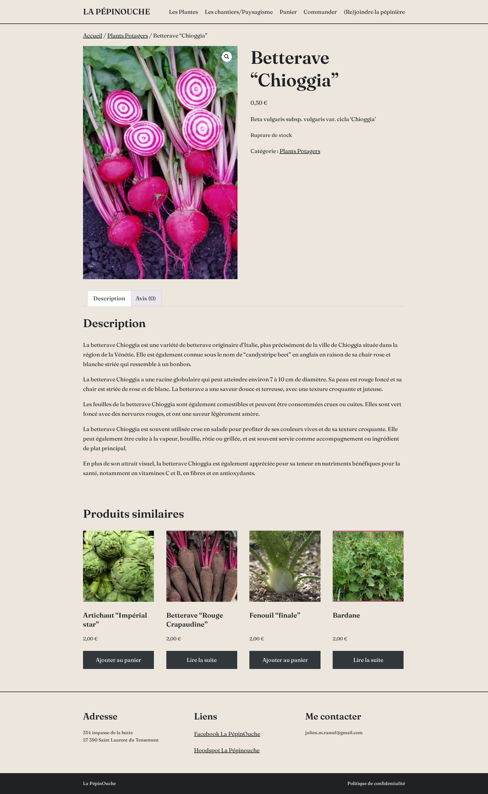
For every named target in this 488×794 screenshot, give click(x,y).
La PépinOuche (116, 11)
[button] (227, 57)
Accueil (92, 35)
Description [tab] (109, 298)
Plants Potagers (127, 35)
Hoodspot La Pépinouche (227, 750)
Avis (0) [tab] (146, 298)
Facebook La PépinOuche (227, 733)
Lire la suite (202, 659)
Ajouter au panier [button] (118, 659)
